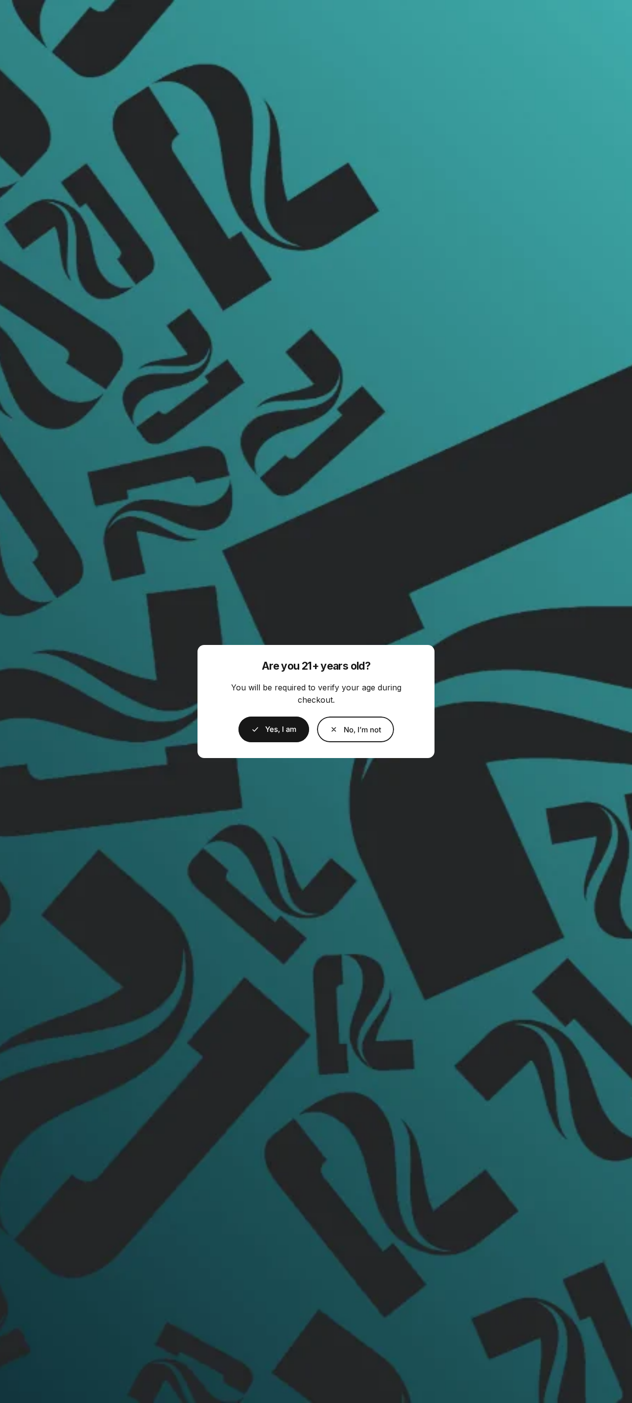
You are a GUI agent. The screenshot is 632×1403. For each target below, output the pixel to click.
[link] (355, 729)
